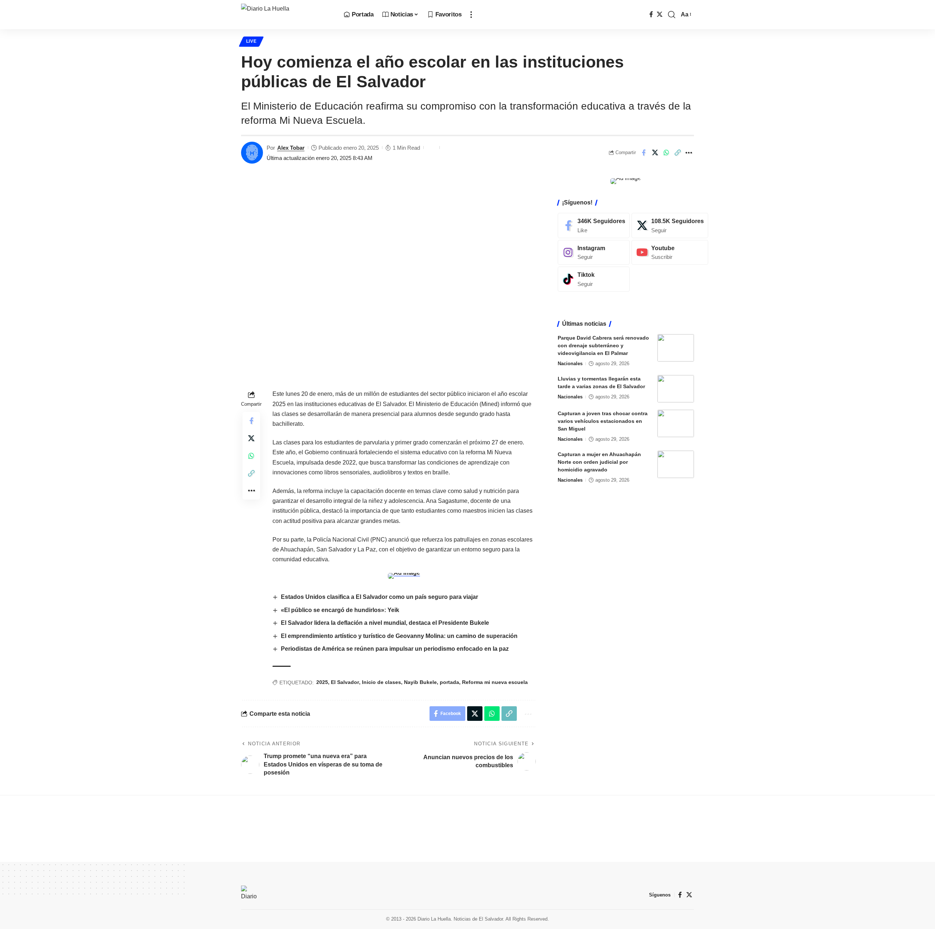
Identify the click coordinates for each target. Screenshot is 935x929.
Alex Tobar (291, 148)
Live (251, 41)
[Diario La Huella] (286, 15)
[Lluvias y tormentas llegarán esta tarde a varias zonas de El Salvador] (675, 388)
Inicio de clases (381, 682)
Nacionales (570, 363)
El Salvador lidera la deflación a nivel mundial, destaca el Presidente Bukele (385, 623)
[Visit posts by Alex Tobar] (252, 153)
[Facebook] (651, 14)
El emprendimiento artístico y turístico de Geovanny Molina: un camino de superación (399, 636)
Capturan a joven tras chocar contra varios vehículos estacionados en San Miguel (603, 421)
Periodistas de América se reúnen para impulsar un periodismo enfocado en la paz (395, 649)
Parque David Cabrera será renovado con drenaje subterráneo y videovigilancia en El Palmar (603, 345)
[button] (471, 14)
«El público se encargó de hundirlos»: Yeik (340, 610)
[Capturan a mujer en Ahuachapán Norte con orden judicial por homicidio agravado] (675, 464)
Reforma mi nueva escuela (495, 682)
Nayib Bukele (420, 682)
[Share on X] (655, 152)
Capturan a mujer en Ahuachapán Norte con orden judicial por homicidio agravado (599, 462)
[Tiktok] (594, 279)
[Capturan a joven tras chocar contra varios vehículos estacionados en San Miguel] (675, 423)
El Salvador (345, 682)
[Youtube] (669, 252)
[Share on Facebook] (643, 152)
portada (449, 682)
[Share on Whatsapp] (666, 152)
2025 (322, 682)
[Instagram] (594, 252)
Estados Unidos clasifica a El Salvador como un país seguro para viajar (379, 597)
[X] (659, 14)
